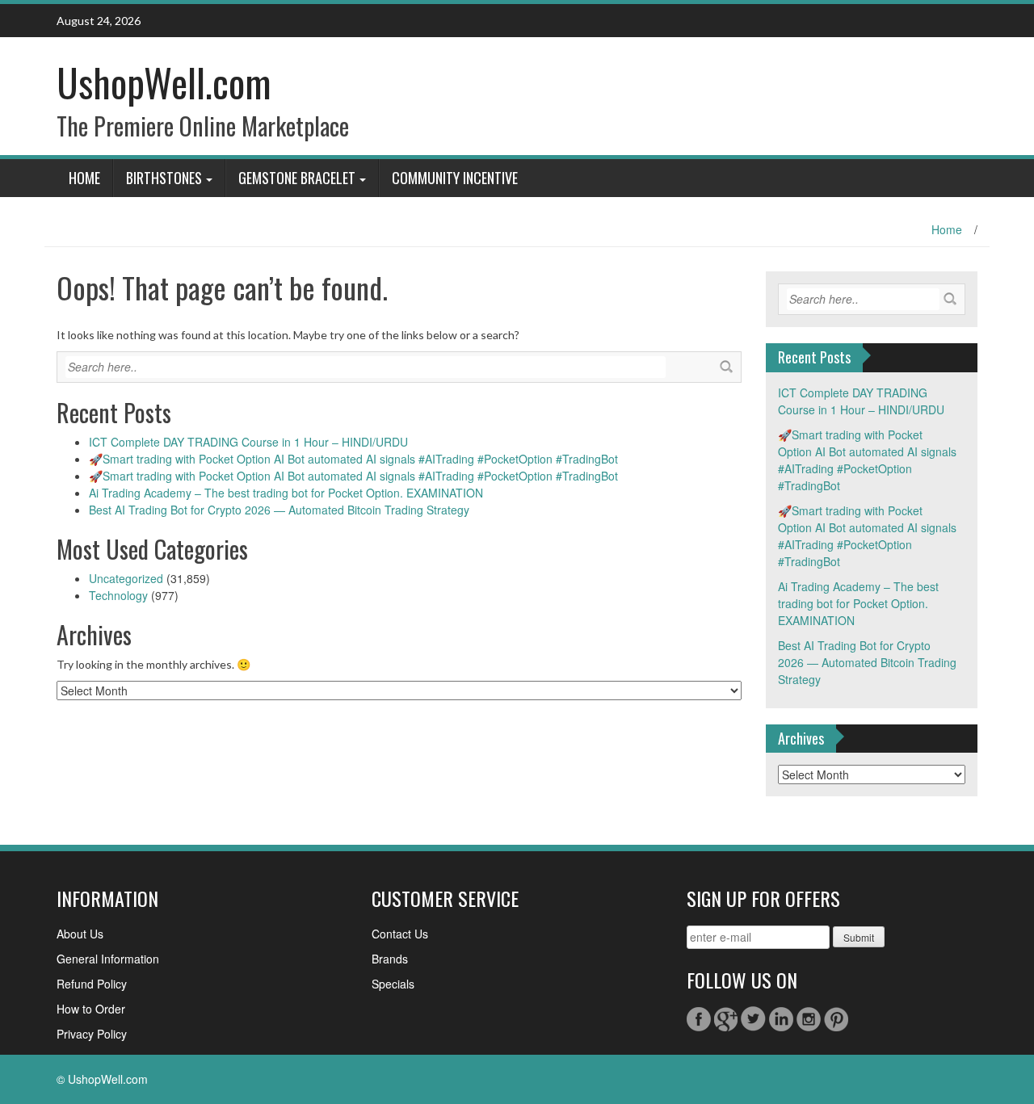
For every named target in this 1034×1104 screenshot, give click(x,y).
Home (84, 177)
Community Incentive (455, 177)
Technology (118, 595)
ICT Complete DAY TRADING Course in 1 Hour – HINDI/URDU (248, 442)
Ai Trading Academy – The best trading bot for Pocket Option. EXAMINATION (286, 493)
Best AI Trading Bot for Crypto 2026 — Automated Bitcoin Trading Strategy (279, 510)
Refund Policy (92, 984)
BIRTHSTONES (164, 177)
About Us (80, 934)
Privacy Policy (92, 1034)
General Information (108, 959)
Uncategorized (126, 578)
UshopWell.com (164, 82)
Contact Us (400, 934)
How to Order (91, 1009)
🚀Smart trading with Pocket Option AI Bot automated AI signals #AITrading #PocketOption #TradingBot (353, 459)
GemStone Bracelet (296, 177)
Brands (390, 959)
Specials (393, 984)
